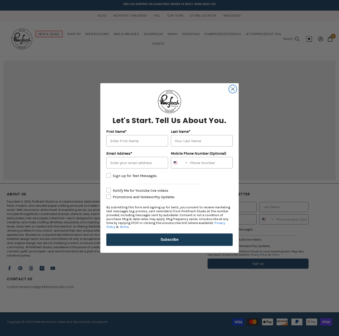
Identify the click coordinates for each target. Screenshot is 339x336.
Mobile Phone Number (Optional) (198, 153)
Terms (124, 227)
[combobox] (179, 162)
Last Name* (180, 131)
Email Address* (119, 153)
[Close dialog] (233, 89)
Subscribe (169, 240)
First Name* (116, 131)
